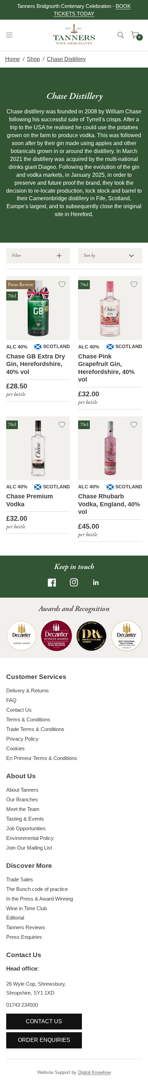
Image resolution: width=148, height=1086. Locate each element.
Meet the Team (23, 809)
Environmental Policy (30, 838)
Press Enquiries (24, 937)
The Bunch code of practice (37, 889)
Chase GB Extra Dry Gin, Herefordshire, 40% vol (35, 364)
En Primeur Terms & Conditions (41, 758)
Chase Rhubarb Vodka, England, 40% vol (109, 504)
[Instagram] (74, 582)
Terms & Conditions (28, 719)
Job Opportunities (26, 828)
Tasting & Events (25, 819)
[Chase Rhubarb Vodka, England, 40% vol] (110, 448)
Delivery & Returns (27, 690)
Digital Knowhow (94, 1072)
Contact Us (19, 710)
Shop (33, 59)
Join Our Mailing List (29, 848)
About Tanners (22, 790)
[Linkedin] (96, 582)
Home (12, 59)
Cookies (15, 748)
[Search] (120, 35)
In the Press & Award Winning (39, 899)
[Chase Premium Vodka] (38, 448)
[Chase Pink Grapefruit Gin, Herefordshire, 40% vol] (110, 308)
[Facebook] (52, 582)
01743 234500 (22, 1005)
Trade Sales (19, 879)
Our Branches (22, 799)
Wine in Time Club (26, 908)
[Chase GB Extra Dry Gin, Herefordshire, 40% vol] (38, 308)
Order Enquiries (44, 1040)
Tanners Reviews (25, 927)
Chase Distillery (66, 59)
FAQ (11, 700)
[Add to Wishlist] (62, 284)
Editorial (15, 918)
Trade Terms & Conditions (35, 729)
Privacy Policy (22, 739)
